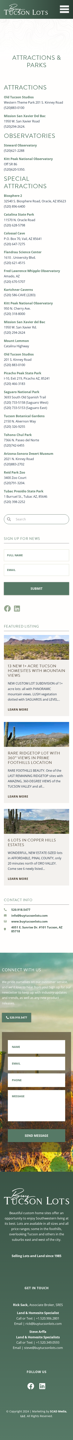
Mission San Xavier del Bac (24, 322)
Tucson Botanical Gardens (24, 416)
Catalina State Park (19, 214)
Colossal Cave (14, 233)
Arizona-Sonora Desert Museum (28, 453)
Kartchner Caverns (18, 290)
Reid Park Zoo (14, 472)
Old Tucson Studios (19, 97)
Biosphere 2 (13, 196)
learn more (18, 709)
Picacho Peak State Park (22, 373)
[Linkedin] (17, 608)
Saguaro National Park (21, 392)
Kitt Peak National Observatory (28, 159)
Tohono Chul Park (18, 435)
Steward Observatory (20, 145)
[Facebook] (7, 608)
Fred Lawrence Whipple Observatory (32, 271)
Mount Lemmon (16, 341)
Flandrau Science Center (22, 252)
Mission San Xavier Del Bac (25, 116)
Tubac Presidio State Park (23, 491)
